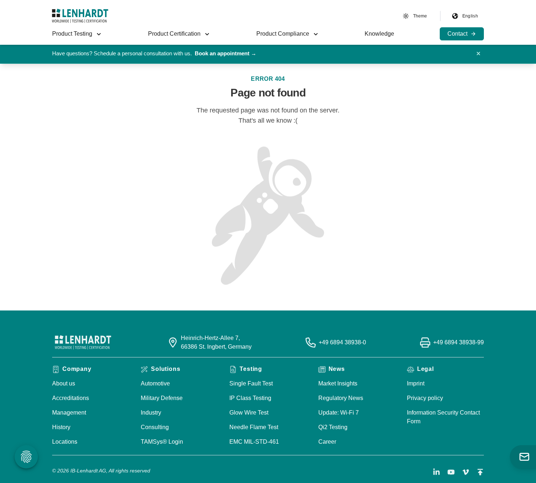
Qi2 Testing (332, 427)
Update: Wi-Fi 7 (338, 412)
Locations (64, 442)
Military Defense (162, 398)
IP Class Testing (250, 398)
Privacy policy (425, 398)
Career (327, 442)
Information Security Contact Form (443, 416)
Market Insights (337, 383)
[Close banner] (478, 53)
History (61, 427)
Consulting (155, 427)
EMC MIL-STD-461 (254, 442)
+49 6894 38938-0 (342, 342)
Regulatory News (340, 398)
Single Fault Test (251, 383)
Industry (151, 412)
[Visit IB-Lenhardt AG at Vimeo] (465, 472)
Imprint (415, 383)
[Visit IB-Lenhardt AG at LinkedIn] (436, 472)
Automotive (155, 383)
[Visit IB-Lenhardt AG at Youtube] (451, 472)
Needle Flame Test (253, 427)
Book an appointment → (225, 53)
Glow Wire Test (248, 412)
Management (69, 412)
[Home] (80, 16)
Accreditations (70, 398)
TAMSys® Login (162, 442)
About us (63, 383)
